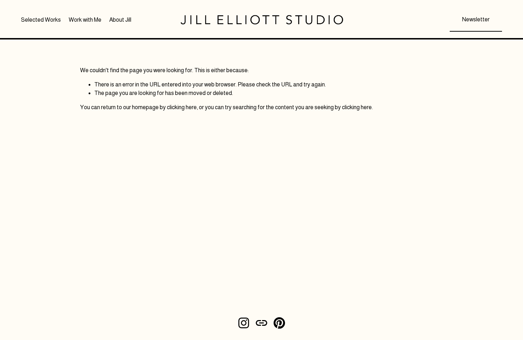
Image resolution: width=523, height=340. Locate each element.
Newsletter (476, 19)
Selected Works (41, 20)
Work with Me (85, 20)
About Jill (120, 20)
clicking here (182, 107)
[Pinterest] (279, 323)
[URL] (261, 323)
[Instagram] (243, 323)
